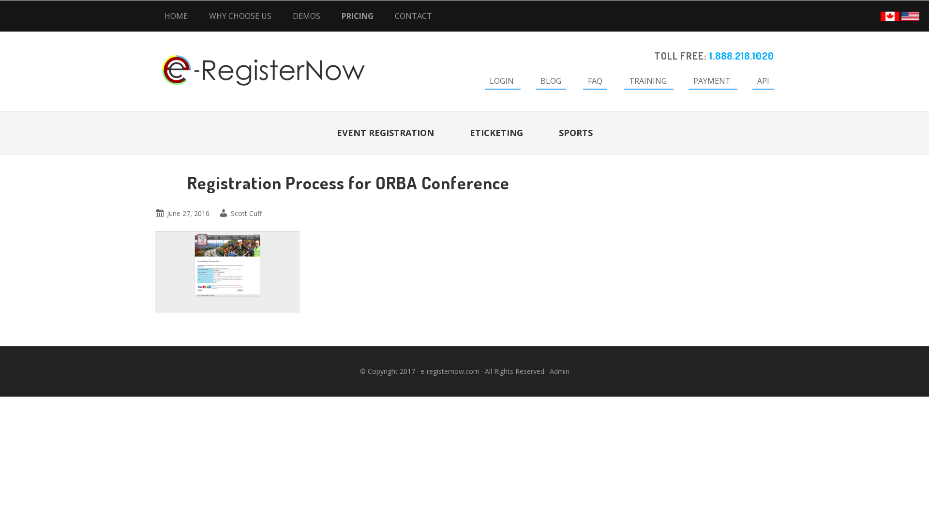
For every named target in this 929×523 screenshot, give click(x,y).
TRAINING (648, 81)
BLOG (550, 81)
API (763, 81)
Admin (559, 371)
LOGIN (502, 81)
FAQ (595, 81)
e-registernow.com (449, 371)
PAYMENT (712, 81)
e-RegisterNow (237, 58)
